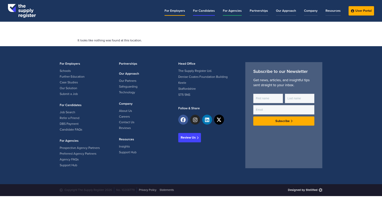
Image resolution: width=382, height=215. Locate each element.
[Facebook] (183, 120)
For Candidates (204, 11)
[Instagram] (195, 120)
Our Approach (286, 11)
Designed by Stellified (303, 190)
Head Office (186, 64)
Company (311, 11)
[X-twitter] (219, 120)
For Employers (175, 11)
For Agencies (232, 11)
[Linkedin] (207, 120)
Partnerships (259, 11)
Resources (333, 11)
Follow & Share (189, 108)
